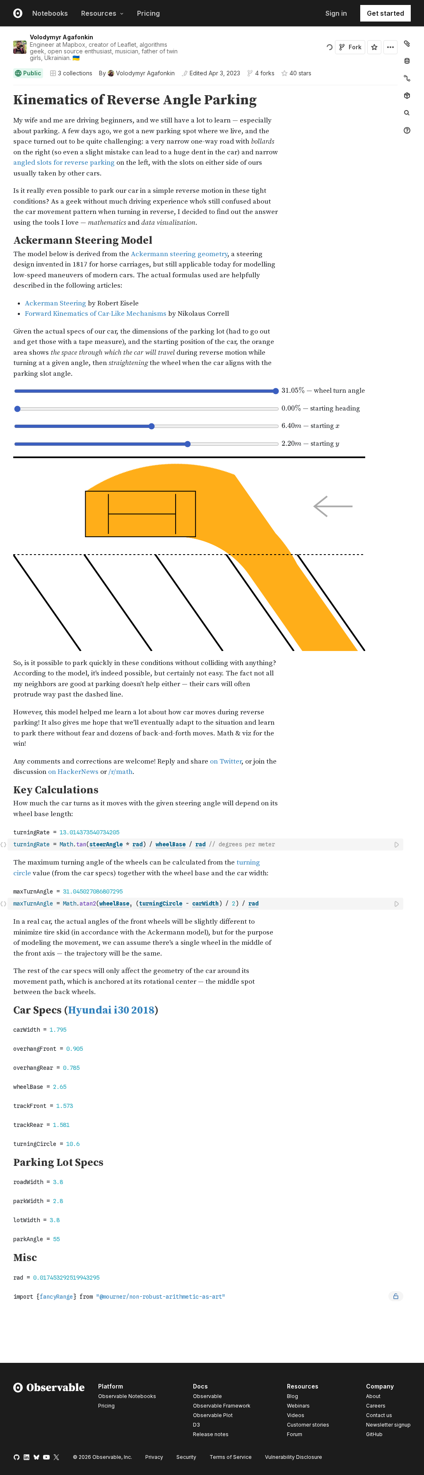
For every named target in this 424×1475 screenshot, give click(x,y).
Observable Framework (222, 1406)
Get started (385, 13)
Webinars (298, 1406)
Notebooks (50, 13)
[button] (3, 89)
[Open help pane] (407, 130)
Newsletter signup (388, 1425)
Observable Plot (213, 1415)
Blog (292, 1396)
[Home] (49, 1412)
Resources (98, 13)
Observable (207, 1396)
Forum (294, 1434)
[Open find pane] (407, 113)
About (373, 1396)
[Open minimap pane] (407, 78)
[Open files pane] (407, 43)
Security (186, 1457)
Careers (375, 1406)
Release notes (211, 1434)
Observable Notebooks (127, 1396)
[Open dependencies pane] (407, 96)
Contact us (379, 1415)
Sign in (336, 13)
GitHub (374, 1434)
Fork (355, 46)
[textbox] (206, 844)
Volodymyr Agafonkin (61, 37)
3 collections (75, 73)
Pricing (148, 13)
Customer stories (308, 1425)
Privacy (154, 1457)
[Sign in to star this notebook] (374, 47)
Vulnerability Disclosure (293, 1457)
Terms (231, 1457)
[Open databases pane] (407, 61)
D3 (196, 1425)
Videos (295, 1415)
